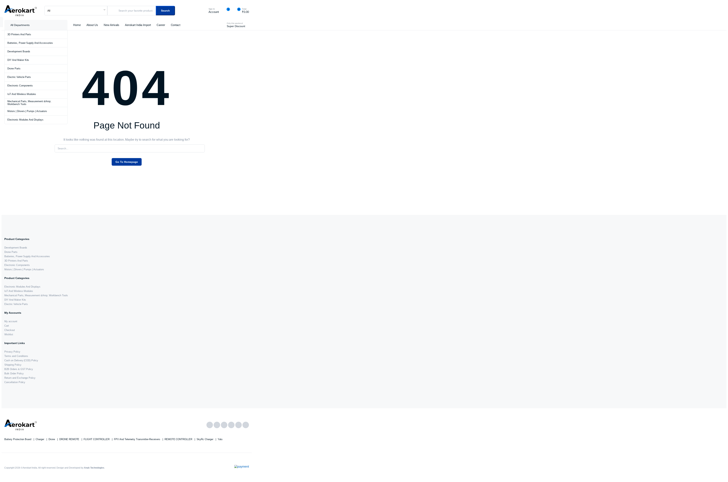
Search (165, 10)
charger (40, 439)
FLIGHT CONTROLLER (97, 439)
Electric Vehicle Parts (19, 77)
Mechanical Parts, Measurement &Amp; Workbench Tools (29, 103)
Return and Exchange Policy (19, 377)
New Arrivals (111, 25)
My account (10, 321)
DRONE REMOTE (69, 439)
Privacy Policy (12, 351)
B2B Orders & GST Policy (18, 369)
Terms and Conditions (16, 356)
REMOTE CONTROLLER (179, 439)
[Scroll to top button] (719, 473)
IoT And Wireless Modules (21, 94)
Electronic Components (20, 85)
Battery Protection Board (18, 439)
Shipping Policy (12, 364)
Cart (6, 325)
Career (161, 25)
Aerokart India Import (138, 25)
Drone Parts (13, 68)
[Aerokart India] (20, 10)
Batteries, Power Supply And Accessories (30, 43)
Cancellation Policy (14, 382)
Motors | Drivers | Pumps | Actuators (27, 111)
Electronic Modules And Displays (25, 119)
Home (77, 25)
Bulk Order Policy (14, 373)
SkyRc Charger (205, 439)
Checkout (9, 330)
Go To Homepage (126, 161)
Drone (52, 439)
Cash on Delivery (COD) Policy (21, 360)
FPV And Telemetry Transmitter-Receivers (137, 439)
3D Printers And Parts (19, 34)
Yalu (220, 439)
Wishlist (8, 334)
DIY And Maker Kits (18, 60)
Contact (175, 25)
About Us (92, 25)
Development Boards (18, 51)
